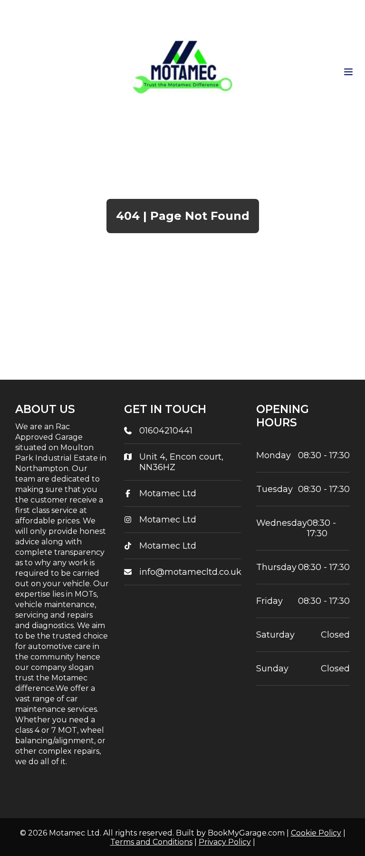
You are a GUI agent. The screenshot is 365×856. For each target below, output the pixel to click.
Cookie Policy (316, 832)
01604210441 (165, 430)
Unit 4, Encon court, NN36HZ (181, 462)
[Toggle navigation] (348, 72)
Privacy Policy (225, 841)
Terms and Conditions (151, 841)
